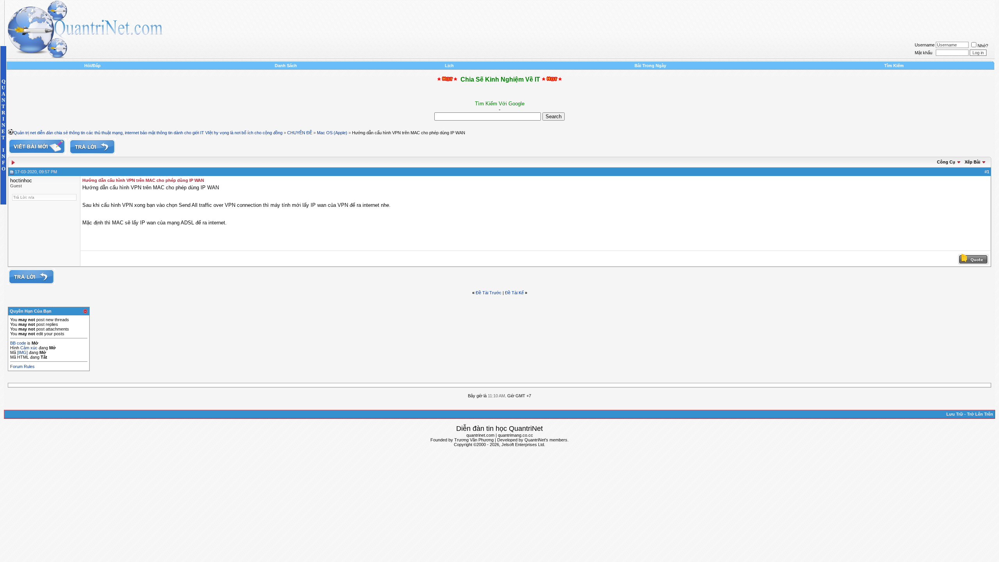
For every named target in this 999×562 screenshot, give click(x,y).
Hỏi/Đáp (92, 65)
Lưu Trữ (954, 414)
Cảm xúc (28, 347)
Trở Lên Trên (980, 414)
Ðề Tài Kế (514, 292)
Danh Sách (286, 65)
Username (925, 45)
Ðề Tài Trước (488, 292)
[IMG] (22, 352)
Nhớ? (983, 45)
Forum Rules (22, 366)
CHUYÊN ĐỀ (299, 132)
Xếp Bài (972, 162)
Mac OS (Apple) (332, 132)
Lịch (449, 65)
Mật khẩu (923, 52)
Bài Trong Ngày (650, 65)
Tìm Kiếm (894, 65)
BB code (18, 343)
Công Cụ (946, 162)
